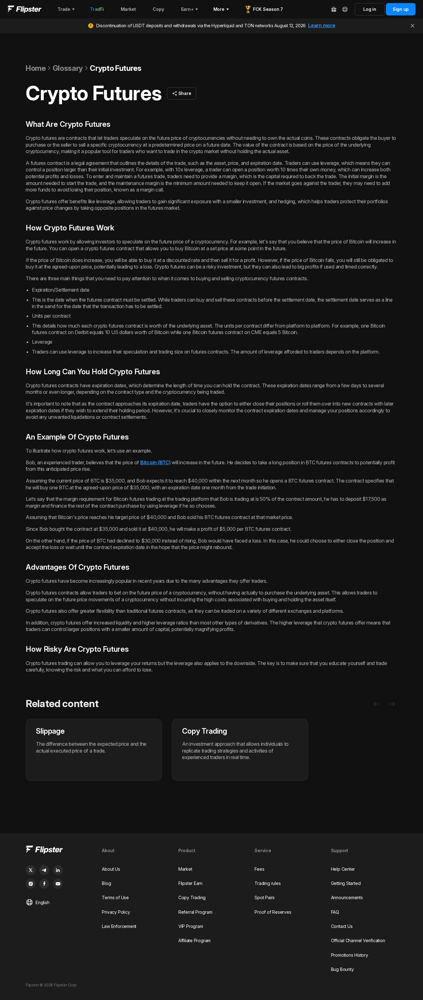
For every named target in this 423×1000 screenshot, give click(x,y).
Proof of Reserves (273, 912)
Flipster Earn (190, 883)
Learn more (321, 25)
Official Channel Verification (358, 940)
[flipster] (59, 850)
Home (36, 68)
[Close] (412, 26)
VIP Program (190, 926)
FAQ (335, 912)
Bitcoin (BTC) (155, 462)
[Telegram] (44, 870)
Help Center (343, 869)
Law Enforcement (119, 926)
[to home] (24, 9)
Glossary (68, 68)
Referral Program (195, 912)
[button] (182, 93)
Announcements (347, 897)
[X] (31, 870)
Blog (106, 883)
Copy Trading (192, 897)
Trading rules (268, 883)
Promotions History (349, 955)
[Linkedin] (58, 870)
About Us (111, 869)
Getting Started (346, 883)
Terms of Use (115, 897)
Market (185, 869)
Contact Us (342, 926)
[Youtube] (58, 884)
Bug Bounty (342, 969)
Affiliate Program (194, 940)
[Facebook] (44, 884)
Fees (259, 869)
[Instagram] (31, 884)
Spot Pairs (265, 897)
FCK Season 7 (268, 9)
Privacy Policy (116, 912)
